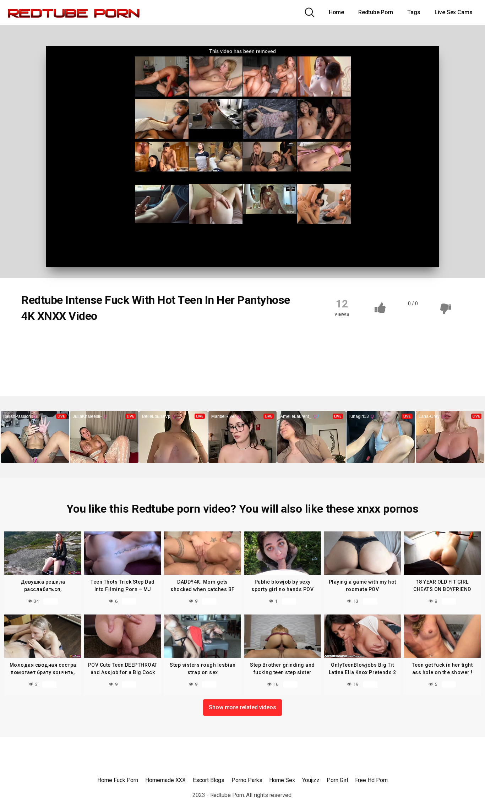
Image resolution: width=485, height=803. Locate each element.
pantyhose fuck (47, 354)
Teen (36, 340)
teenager (195, 354)
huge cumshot (143, 340)
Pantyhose (227, 340)
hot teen (102, 340)
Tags (413, 12)
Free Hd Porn (371, 780)
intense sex (187, 340)
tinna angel (42, 368)
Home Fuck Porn (117, 780)
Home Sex (282, 780)
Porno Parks (246, 780)
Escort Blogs (208, 780)
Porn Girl (337, 780)
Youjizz (311, 780)
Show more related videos (242, 707)
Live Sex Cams (454, 12)
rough (137, 354)
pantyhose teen (97, 354)
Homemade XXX (165, 780)
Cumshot (67, 340)
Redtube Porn (375, 12)
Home (336, 12)
